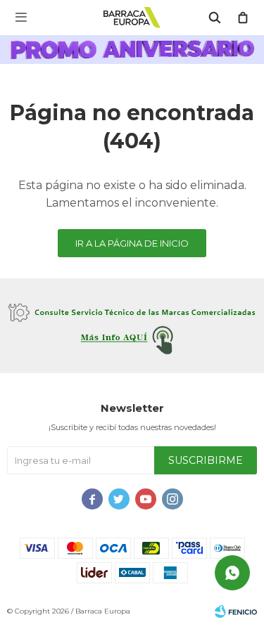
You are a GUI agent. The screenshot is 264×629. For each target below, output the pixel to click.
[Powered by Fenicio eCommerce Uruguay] (236, 611)
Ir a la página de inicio (132, 243)
